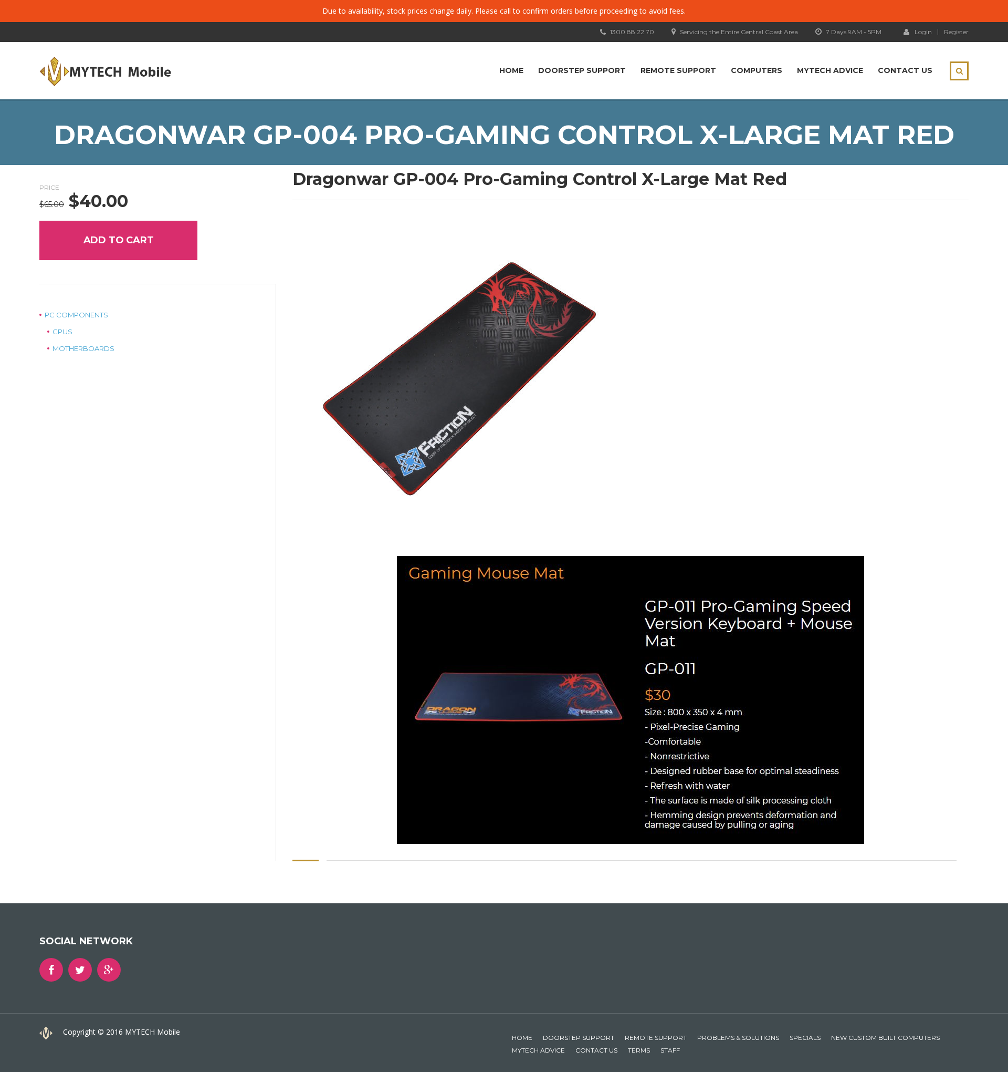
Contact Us (905, 70)
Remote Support (678, 70)
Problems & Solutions (738, 1038)
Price (49, 187)
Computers (756, 70)
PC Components (76, 315)
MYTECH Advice (830, 70)
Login (923, 31)
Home (511, 70)
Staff (670, 1050)
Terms (639, 1050)
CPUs (62, 331)
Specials (805, 1038)
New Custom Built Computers (885, 1038)
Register (956, 32)
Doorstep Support (582, 70)
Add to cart (118, 240)
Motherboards (83, 348)
